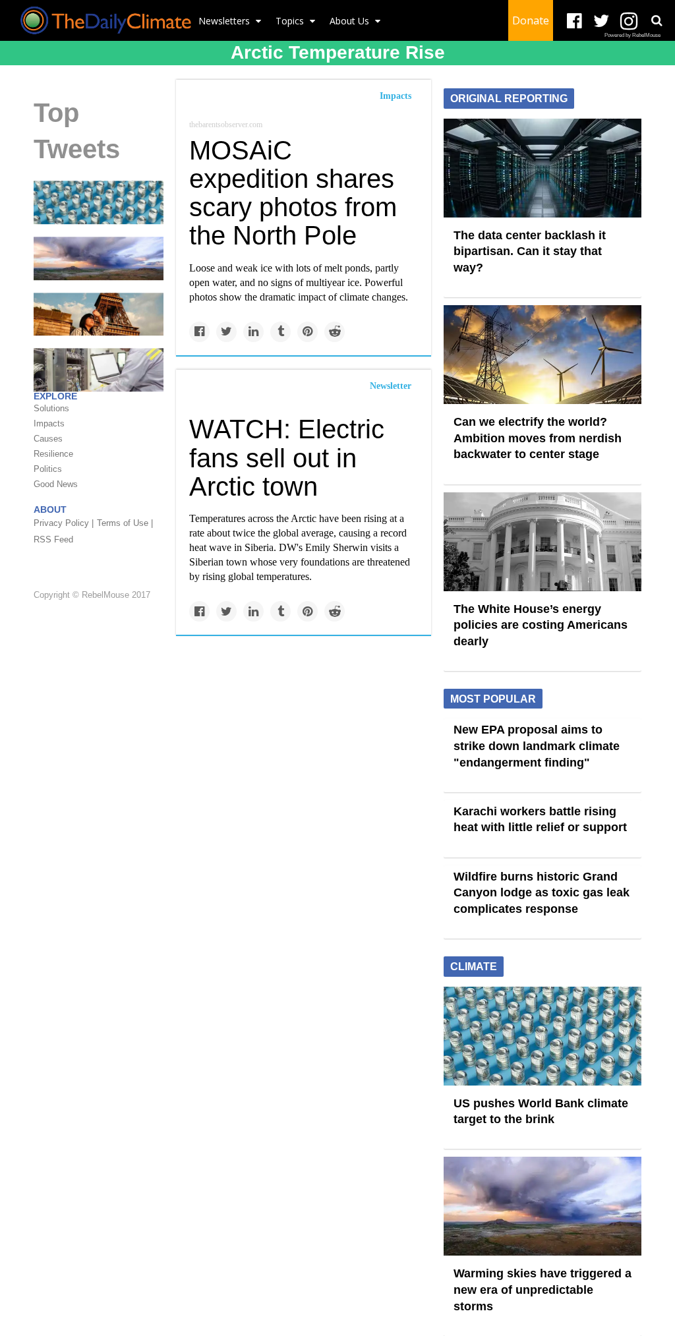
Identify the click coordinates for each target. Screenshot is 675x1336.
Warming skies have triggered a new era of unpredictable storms (542, 1289)
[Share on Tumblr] (280, 332)
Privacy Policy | (64, 523)
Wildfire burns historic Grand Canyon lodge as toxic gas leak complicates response (542, 892)
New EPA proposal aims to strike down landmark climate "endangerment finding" (537, 746)
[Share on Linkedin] (253, 332)
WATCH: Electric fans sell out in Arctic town (286, 457)
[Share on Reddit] (334, 332)
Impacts (395, 96)
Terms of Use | (125, 523)
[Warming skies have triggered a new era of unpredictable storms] (98, 257)
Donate (530, 20)
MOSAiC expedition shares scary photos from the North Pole (293, 193)
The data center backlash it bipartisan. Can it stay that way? (530, 251)
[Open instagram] (628, 21)
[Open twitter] (601, 21)
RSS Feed (53, 539)
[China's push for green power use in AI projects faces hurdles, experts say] (98, 369)
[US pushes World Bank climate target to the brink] (98, 201)
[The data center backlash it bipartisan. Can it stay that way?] (542, 166)
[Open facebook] (574, 21)
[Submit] (656, 20)
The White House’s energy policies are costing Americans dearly (541, 625)
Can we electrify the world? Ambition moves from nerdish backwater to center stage (538, 438)
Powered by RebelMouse (632, 35)
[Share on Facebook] (199, 332)
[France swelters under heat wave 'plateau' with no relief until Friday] (98, 313)
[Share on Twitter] (226, 332)
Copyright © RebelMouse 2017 (92, 595)
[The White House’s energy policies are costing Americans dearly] (542, 540)
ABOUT (50, 509)
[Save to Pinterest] (307, 332)
